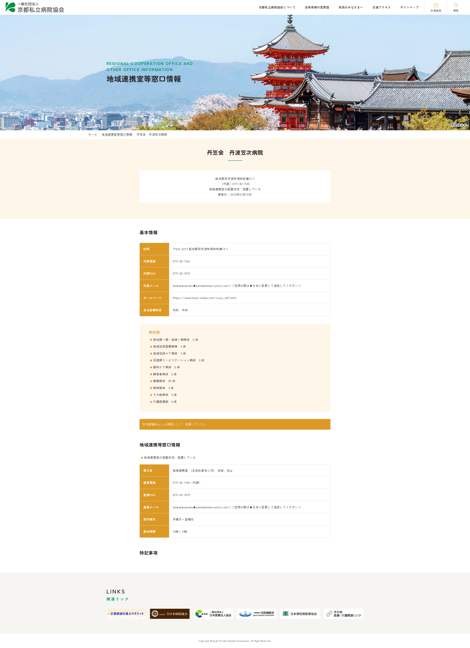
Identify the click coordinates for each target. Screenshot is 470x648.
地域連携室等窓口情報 (117, 134)
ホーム (92, 134)
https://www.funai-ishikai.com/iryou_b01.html (204, 297)
